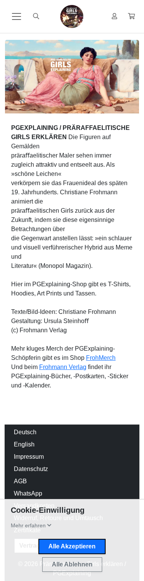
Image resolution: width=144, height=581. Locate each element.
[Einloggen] (114, 16)
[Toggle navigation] (16, 16)
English (24, 444)
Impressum (29, 456)
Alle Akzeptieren (72, 546)
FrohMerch (101, 358)
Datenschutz (31, 469)
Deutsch (25, 432)
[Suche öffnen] (36, 16)
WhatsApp (28, 493)
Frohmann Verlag (62, 367)
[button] (131, 16)
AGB (20, 481)
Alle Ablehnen (72, 564)
